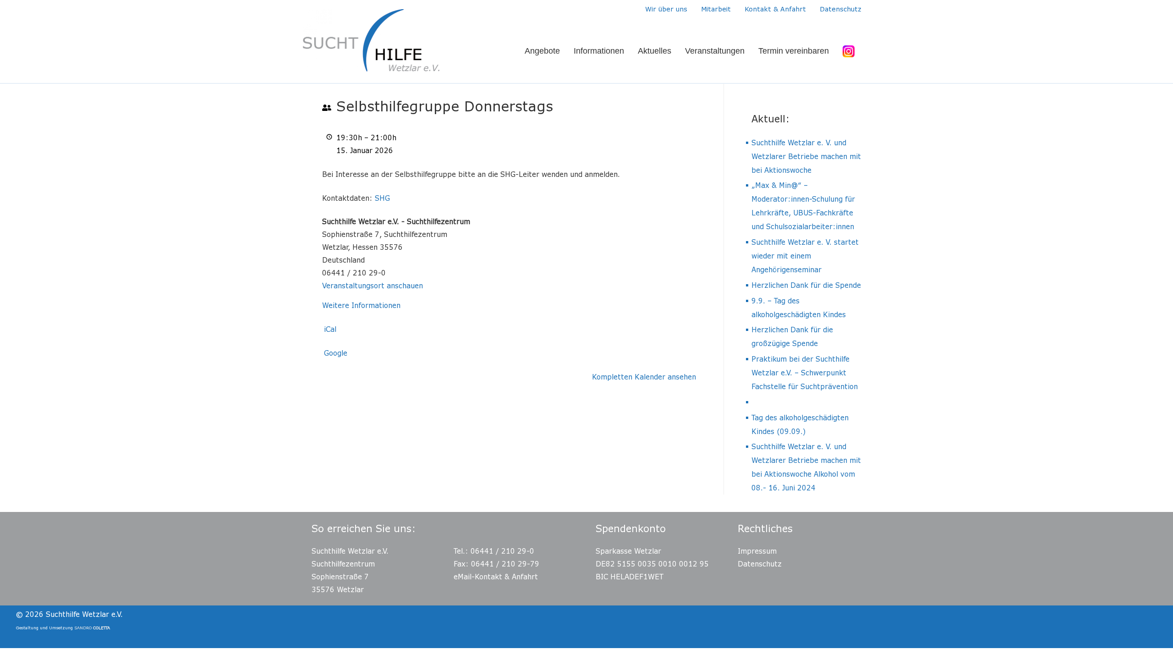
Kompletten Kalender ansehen (644, 377)
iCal (330, 329)
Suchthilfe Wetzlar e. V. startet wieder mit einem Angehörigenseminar (805, 256)
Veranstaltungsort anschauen (372, 285)
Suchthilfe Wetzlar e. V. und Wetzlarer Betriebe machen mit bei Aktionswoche (806, 156)
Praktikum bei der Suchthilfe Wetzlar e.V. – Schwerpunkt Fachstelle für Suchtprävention (804, 372)
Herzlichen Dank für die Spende (806, 285)
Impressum (757, 551)
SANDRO (92, 627)
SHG (382, 198)
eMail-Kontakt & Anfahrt (496, 576)
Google (335, 353)
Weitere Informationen (361, 305)
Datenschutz (760, 564)
